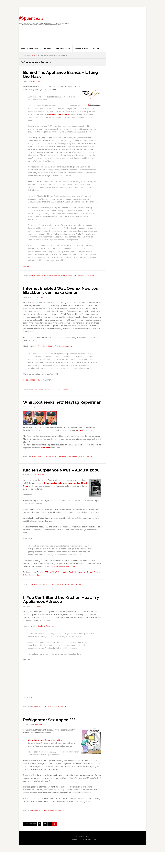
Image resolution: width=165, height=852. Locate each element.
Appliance (31, 18)
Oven (43, 275)
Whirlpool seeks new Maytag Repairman (62, 402)
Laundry (45, 457)
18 (50, 824)
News (41, 389)
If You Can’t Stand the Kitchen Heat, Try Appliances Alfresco (61, 599)
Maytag (79, 430)
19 (55, 824)
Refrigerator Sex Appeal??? (49, 719)
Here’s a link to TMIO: (31, 380)
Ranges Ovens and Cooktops (49, 584)
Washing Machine (87, 275)
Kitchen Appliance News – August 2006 (61, 470)
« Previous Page (30, 824)
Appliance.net (85, 839)
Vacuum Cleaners (73, 275)
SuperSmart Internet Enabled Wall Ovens (55, 346)
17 (45, 824)
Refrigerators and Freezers (56, 275)
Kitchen (35, 389)
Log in (93, 839)
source (26, 266)
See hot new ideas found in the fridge (45, 740)
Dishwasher (36, 275)
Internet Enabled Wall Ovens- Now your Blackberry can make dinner (61, 290)
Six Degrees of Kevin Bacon (58, 114)
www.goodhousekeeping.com (63, 566)
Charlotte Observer (45, 626)
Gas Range (36, 706)
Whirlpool (45, 448)
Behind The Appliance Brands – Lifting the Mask (60, 74)
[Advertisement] (115, 31)
